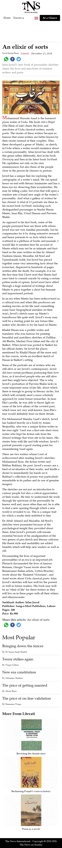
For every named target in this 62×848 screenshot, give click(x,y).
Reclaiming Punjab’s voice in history (31, 791)
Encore (17, 17)
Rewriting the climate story (31, 753)
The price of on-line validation (26, 698)
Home (7, 17)
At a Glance (50, 17)
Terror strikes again (17, 659)
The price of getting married (24, 685)
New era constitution (19, 672)
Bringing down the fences (22, 646)
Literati (25, 53)
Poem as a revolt (31, 828)
